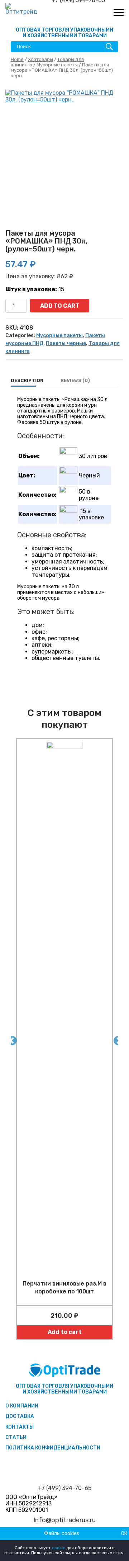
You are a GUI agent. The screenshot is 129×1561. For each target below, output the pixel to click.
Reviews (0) (75, 380)
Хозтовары (40, 59)
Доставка (19, 1416)
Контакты (19, 1427)
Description (27, 380)
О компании (21, 1406)
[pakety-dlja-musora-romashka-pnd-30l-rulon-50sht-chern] (64, 149)
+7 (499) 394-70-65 (64, 1488)
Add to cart (59, 305)
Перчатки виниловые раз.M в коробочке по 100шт (64, 1287)
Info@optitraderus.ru (64, 1520)
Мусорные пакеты (57, 64)
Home (17, 59)
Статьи (16, 1437)
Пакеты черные (66, 343)
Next (116, 1039)
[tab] (27, 381)
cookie (58, 1547)
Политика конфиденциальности (52, 1448)
